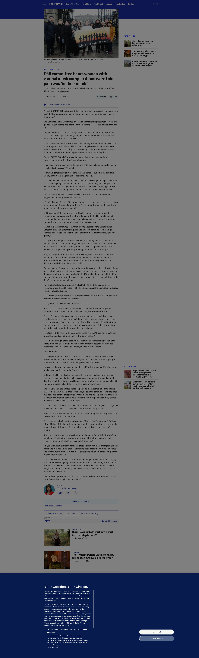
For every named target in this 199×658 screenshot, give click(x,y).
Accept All (157, 632)
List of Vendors (52, 647)
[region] (99, 615)
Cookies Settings (157, 639)
